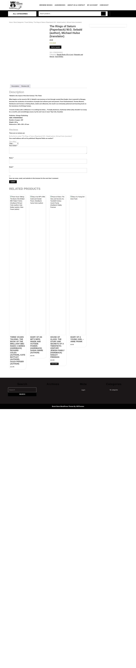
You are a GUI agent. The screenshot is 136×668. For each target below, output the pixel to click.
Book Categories (18, 22)
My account (92, 5)
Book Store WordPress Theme (62, 406)
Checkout (104, 5)
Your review (13, 145)
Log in (83, 390)
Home (11, 22)
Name (11, 158)
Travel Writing (29, 22)
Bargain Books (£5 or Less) (65, 54)
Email (11, 167)
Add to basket (55, 47)
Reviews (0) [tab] (25, 86)
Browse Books (46, 5)
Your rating (13, 141)
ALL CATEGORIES (20, 14)
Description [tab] (15, 86)
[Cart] (119, 14)
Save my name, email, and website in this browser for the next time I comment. (34, 178)
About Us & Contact (76, 5)
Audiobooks (60, 5)
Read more (54, 363)
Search (103, 14)
